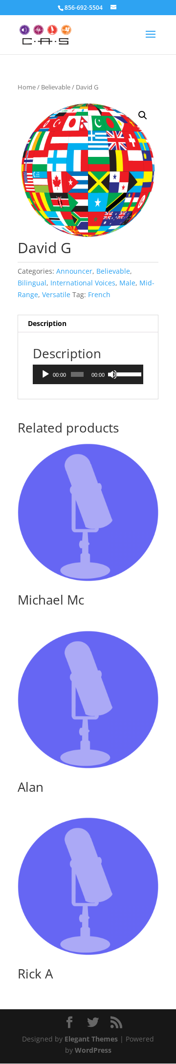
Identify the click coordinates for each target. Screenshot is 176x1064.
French (99, 294)
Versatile (56, 294)
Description (47, 323)
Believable (55, 87)
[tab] (88, 323)
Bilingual (32, 282)
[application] (88, 374)
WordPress (93, 1050)
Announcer (74, 271)
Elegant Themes (91, 1038)
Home (27, 87)
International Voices (82, 282)
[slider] (127, 373)
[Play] (45, 374)
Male (127, 282)
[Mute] (112, 374)
